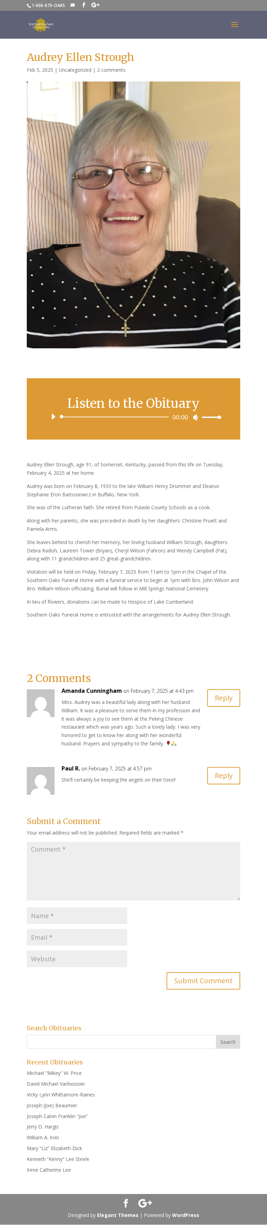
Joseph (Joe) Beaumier (52, 1105)
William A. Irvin (43, 1137)
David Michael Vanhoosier (56, 1083)
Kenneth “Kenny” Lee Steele (58, 1159)
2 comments (111, 70)
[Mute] (196, 417)
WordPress (185, 1215)
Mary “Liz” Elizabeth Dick (54, 1148)
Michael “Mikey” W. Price (54, 1073)
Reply (224, 698)
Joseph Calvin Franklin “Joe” (58, 1116)
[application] (133, 416)
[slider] (209, 417)
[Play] (53, 416)
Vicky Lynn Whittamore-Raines (61, 1094)
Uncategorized (75, 70)
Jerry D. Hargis (43, 1126)
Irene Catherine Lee (49, 1169)
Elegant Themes (117, 1215)
